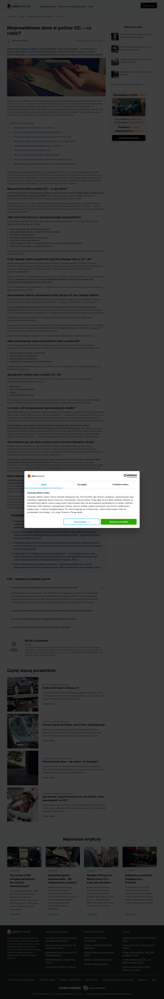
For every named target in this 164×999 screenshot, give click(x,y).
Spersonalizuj (80, 522)
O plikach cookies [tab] (120, 484)
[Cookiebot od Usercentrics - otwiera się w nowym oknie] (125, 476)
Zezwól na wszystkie (118, 522)
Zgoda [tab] (44, 484)
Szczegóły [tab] (82, 484)
